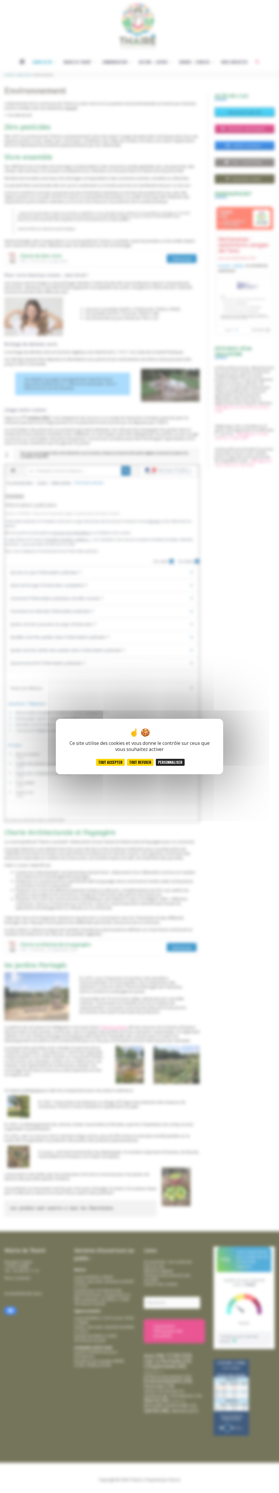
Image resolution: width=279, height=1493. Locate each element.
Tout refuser (140, 762)
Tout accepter (110, 762)
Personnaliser (170, 762)
